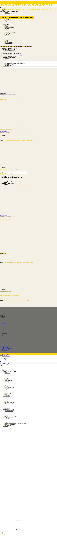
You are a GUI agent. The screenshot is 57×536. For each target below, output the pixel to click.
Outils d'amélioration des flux (7, 18)
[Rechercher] (1, 365)
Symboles (6, 386)
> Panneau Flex (7, 383)
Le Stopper (12, 18)
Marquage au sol (7, 406)
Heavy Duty (6, 389)
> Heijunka (6, 398)
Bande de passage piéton (8, 425)
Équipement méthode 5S (5, 335)
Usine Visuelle (4, 326)
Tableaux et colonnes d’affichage (9, 49)
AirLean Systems (4, 350)
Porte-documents (7, 13)
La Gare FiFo (6, 59)
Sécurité (4, 60)
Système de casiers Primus (9, 403)
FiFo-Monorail (7, 58)
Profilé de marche (7, 61)
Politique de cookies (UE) (5, 355)
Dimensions (2, 55)
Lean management (5, 336)
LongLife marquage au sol (6, 345)
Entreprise (3, 369)
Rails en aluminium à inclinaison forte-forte (5, 291)
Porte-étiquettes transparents (9, 377)
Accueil (1, 18)
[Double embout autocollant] (14, 211)
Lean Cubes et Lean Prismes (9, 51)
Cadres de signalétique (5, 346)
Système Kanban (4, 333)
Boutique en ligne (4, 370)
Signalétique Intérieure (5, 325)
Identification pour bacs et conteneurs (10, 405)
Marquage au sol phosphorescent (10, 424)
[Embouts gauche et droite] (14, 250)
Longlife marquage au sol (7, 384)
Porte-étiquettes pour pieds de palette (10, 374)
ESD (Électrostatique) (6, 404)
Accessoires (6, 54)
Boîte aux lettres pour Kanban (9, 402)
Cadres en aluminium (8, 393)
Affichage (3, 323)
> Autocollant (7, 378)
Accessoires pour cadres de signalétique (10, 392)
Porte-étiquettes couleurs (8, 380)
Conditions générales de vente (6, 356)
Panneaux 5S (7, 394)
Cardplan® (6, 401)
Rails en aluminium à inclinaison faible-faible (6, 129)
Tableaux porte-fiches (5, 347)
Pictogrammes (7, 388)
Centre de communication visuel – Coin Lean (11, 413)
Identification (4, 324)
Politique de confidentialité (5, 354)
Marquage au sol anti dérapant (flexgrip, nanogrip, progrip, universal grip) (15, 63)
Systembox (6, 400)
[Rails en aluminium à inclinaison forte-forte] (14, 288)
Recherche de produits (4, 364)
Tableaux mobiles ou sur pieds (9, 50)
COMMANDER (1, 56)
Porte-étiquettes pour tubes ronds (10, 376)
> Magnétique (7, 19)
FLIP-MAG (6, 415)
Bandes (6, 385)
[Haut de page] (0, 361)
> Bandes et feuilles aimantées (9, 382)
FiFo (2, 337)
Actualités (3, 368)
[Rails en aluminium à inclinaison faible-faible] (14, 127)
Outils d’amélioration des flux (6, 349)
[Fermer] (0, 356)
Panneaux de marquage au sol (9, 387)
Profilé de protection (8, 62)
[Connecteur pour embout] (14, 89)
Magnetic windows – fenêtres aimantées (10, 56)
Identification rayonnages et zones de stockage (12, 15)
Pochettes (6, 12)
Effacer (21, 55)
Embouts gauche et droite (3, 253)
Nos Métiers (3, 428)
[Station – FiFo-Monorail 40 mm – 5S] (14, 166)
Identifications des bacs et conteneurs (10, 11)
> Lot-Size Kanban (7, 399)
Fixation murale (7, 395)
